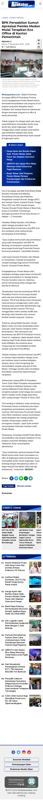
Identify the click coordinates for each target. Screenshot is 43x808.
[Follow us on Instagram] (24, 752)
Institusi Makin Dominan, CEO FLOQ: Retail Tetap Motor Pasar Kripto (15, 581)
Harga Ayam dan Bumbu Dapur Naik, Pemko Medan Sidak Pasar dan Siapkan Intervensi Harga (15, 596)
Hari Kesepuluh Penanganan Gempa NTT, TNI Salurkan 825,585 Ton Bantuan (15, 668)
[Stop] (38, 43)
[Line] (21, 478)
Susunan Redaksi (21, 759)
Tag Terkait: (8, 486)
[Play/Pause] (38, 40)
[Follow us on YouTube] (29, 752)
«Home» (5, 18)
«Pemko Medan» (16, 18)
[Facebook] (11, 478)
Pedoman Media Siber (21, 769)
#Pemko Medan (24, 486)
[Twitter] (16, 478)
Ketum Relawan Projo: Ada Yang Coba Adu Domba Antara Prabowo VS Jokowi (16, 566)
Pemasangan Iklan (21, 764)
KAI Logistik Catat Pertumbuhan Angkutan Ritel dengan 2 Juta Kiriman (17, 624)
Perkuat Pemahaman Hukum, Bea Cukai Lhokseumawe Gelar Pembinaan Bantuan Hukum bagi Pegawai (15, 640)
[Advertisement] (20, 726)
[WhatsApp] (26, 478)
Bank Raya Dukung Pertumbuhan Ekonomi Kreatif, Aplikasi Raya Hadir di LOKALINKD (16, 610)
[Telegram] (31, 478)
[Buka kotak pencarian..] (40, 3)
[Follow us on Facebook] (13, 752)
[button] (38, 47)
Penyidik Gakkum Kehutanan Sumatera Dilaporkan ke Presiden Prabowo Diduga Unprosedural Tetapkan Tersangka (17, 685)
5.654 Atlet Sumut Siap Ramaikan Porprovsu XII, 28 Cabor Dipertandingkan (16, 699)
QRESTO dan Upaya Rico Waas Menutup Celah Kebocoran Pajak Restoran (21, 167)
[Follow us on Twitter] (18, 752)
